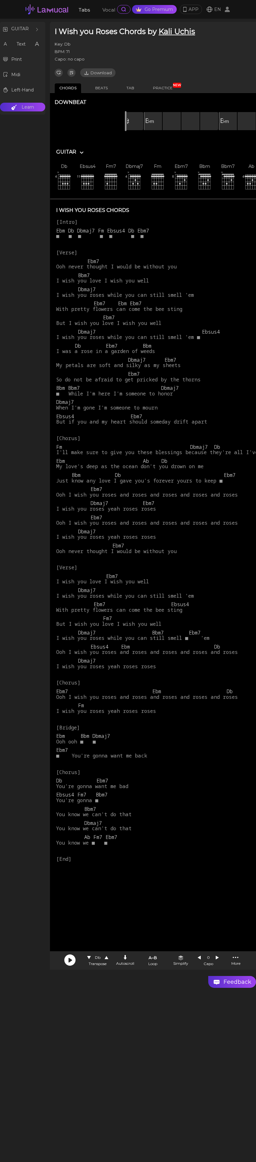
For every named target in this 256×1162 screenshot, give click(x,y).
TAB (130, 88)
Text (21, 44)
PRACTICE (165, 86)
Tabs (84, 10)
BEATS (101, 88)
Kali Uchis (177, 31)
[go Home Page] (47, 9)
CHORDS (67, 88)
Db (98, 957)
